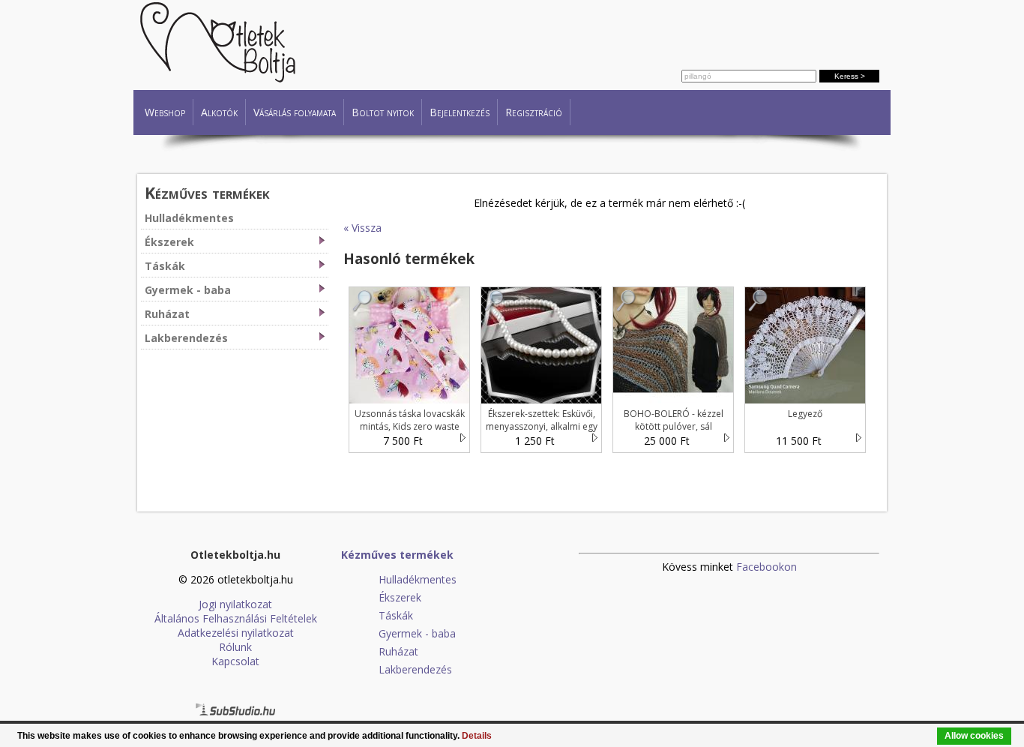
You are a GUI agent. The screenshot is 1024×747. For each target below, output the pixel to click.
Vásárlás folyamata (294, 112)
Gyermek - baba (188, 290)
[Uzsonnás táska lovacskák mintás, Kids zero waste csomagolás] (363, 308)
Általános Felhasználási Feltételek (235, 618)
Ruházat (167, 314)
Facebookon (766, 567)
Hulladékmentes (189, 218)
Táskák (165, 266)
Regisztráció (533, 112)
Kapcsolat (235, 661)
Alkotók (219, 112)
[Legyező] (758, 308)
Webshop (165, 112)
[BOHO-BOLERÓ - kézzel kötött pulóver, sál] (626, 308)
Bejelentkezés (460, 112)
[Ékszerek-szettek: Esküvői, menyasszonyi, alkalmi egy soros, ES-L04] (495, 308)
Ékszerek (169, 242)
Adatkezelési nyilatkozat (236, 633)
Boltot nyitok (383, 112)
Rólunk (235, 647)
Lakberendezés (186, 338)
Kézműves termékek (207, 192)
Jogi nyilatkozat (235, 604)
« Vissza (362, 227)
